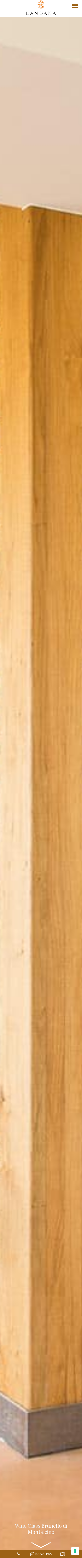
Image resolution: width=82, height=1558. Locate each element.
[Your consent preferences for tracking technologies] (75, 1551)
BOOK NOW (43, 1554)
